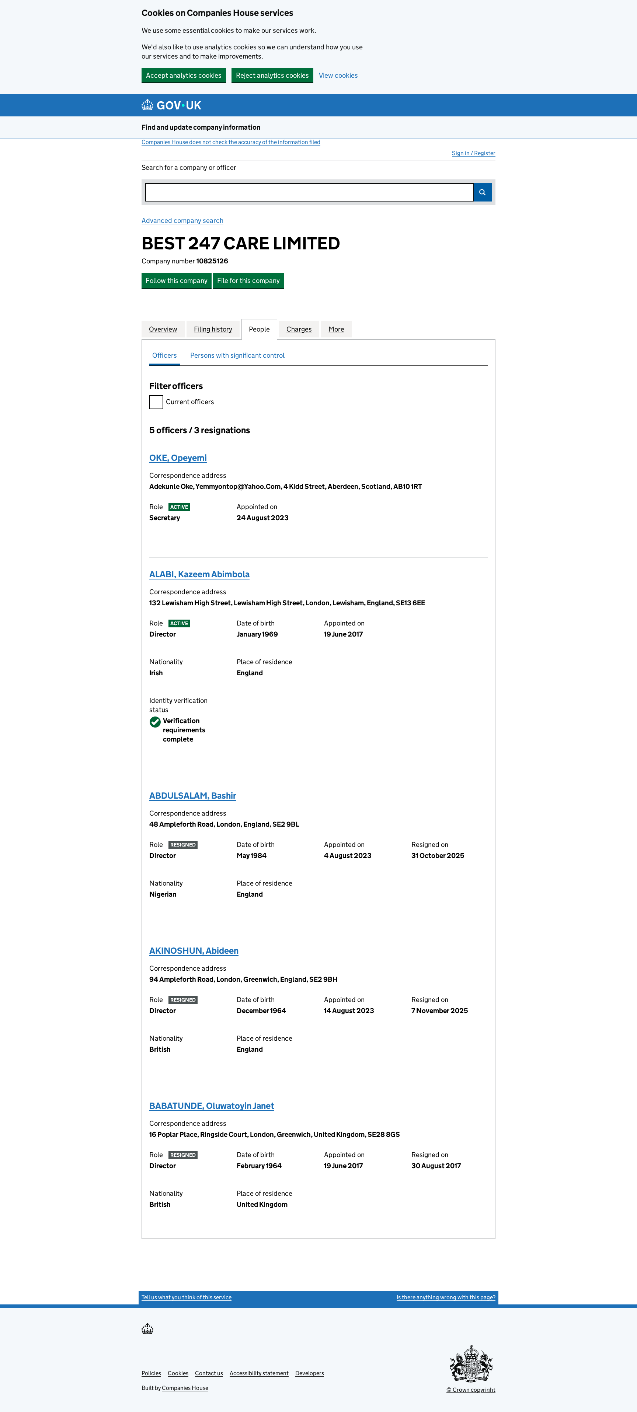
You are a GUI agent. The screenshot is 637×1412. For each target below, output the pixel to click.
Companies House (185, 1387)
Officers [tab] (164, 355)
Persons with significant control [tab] (237, 355)
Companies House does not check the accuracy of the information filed (231, 142)
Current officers (190, 401)
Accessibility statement (259, 1373)
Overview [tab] (163, 329)
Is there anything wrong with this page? (446, 1297)
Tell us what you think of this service (187, 1297)
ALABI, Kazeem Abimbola (199, 574)
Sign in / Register (473, 153)
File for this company (248, 280)
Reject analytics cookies (272, 75)
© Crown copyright (470, 1389)
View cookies (338, 75)
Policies (151, 1373)
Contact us (209, 1373)
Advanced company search (182, 220)
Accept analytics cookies (184, 75)
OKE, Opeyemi (178, 457)
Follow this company (177, 280)
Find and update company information (201, 127)
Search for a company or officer (189, 167)
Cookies (178, 1373)
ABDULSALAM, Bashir (192, 795)
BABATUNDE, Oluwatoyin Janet (211, 1105)
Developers (309, 1373)
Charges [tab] (299, 329)
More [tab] (336, 329)
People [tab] (259, 329)
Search (483, 192)
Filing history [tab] (213, 329)
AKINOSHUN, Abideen (194, 950)
